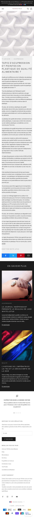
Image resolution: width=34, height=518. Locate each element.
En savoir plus (6, 325)
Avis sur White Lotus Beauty (10, 449)
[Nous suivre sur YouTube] (17, 497)
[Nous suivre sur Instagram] (7, 497)
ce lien (3, 243)
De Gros (4, 458)
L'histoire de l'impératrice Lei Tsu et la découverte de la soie (16, 369)
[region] (17, 402)
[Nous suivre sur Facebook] (3, 497)
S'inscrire (8, 439)
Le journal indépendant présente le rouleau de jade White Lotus (17, 309)
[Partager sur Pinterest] (21, 256)
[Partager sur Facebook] (5, 256)
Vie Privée (5, 467)
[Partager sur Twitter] (13, 256)
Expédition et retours (8, 461)
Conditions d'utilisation (8, 469)
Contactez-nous (6, 464)
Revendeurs (5, 455)
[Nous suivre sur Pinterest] (12, 497)
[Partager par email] (28, 256)
